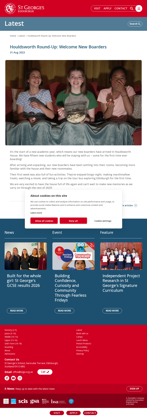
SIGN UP (134, 388)
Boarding (9, 347)
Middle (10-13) (11, 336)
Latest (22, 35)
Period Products (83, 343)
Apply (107, 8)
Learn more (36, 212)
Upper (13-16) (11, 340)
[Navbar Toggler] (138, 8)
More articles (125, 205)
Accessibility (81, 347)
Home (13, 35)
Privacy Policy (82, 350)
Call (43, 371)
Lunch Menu (82, 340)
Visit (97, 8)
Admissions (10, 353)
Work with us (82, 333)
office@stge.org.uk (23, 372)
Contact (121, 8)
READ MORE (16, 310)
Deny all (73, 220)
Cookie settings (102, 220)
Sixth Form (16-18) (13, 343)
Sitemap (80, 353)
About (7, 350)
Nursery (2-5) (11, 330)
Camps (79, 336)
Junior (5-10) (10, 333)
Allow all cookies (44, 220)
